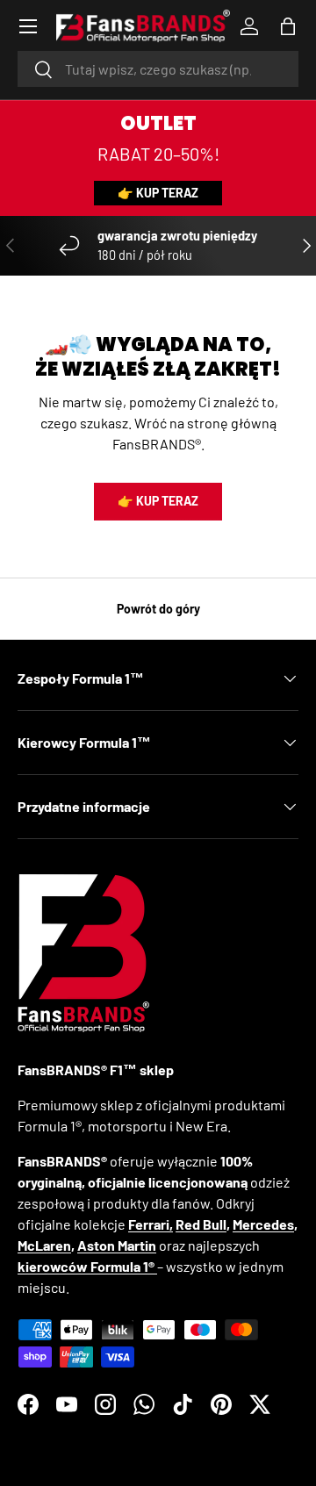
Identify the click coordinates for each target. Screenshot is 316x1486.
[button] (288, 26)
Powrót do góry (158, 608)
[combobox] (158, 69)
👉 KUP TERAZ (158, 192)
